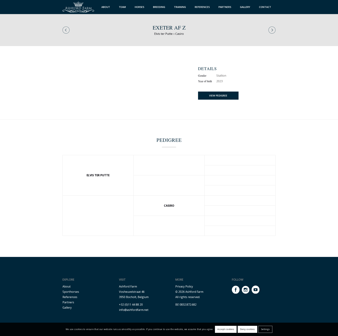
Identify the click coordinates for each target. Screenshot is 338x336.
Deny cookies (247, 329)
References (69, 297)
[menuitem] (105, 7)
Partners (68, 302)
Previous (66, 30)
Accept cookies (225, 329)
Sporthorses (70, 292)
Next (272, 30)
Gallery (67, 307)
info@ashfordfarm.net (133, 310)
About (66, 286)
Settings (265, 329)
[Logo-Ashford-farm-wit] (78, 7)
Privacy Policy (184, 286)
